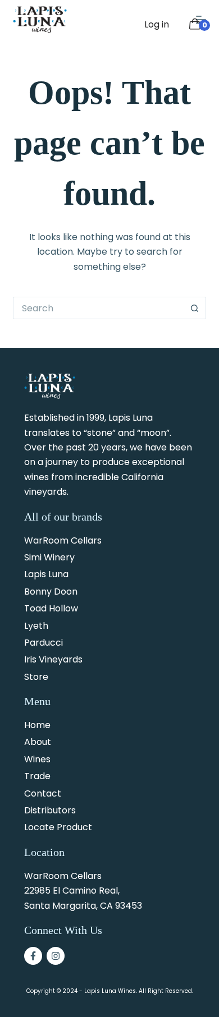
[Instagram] (56, 956)
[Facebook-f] (33, 956)
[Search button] (195, 308)
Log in (156, 24)
